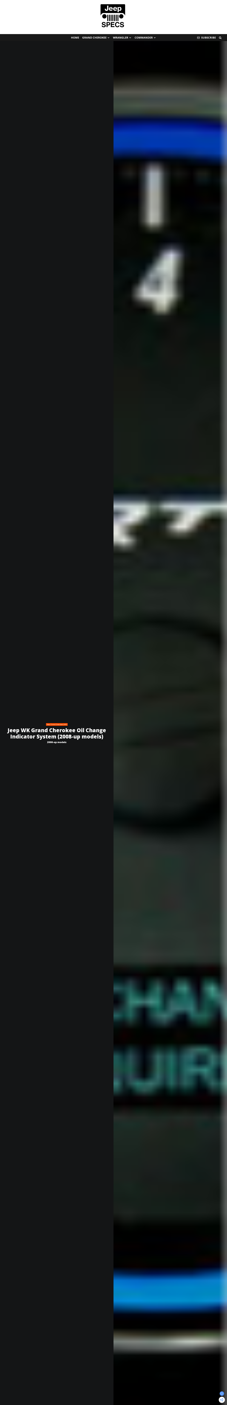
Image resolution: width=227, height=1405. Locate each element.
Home (75, 37)
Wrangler (120, 37)
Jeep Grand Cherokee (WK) (57, 724)
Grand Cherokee (94, 37)
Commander (144, 37)
